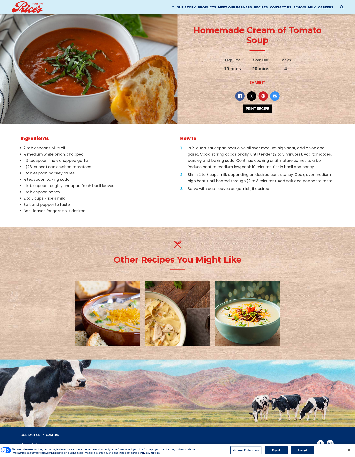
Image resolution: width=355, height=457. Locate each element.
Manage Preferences (245, 450)
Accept (302, 450)
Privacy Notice (150, 453)
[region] (177, 450)
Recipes (261, 7)
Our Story (186, 7)
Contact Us (280, 7)
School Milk (304, 7)
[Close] (349, 450)
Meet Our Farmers (235, 7)
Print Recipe (257, 108)
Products (207, 7)
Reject (276, 450)
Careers (325, 7)
